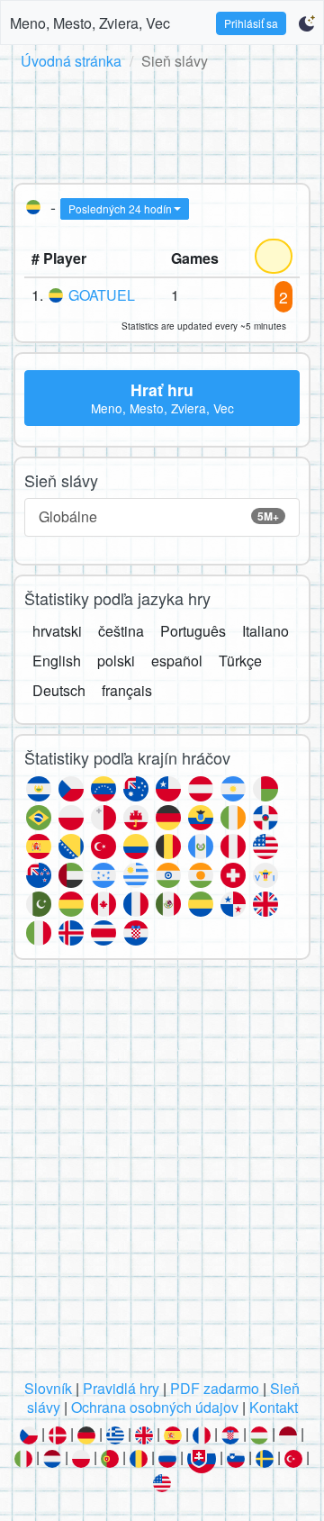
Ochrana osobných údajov (154, 1407)
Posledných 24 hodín (120, 208)
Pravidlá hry (121, 1388)
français (127, 690)
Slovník (48, 1388)
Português (193, 630)
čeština (121, 630)
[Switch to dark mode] (306, 23)
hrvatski (57, 630)
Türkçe (240, 660)
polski (116, 660)
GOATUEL (101, 295)
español (176, 660)
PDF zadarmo (214, 1388)
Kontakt (273, 1407)
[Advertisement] (162, 123)
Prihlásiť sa (251, 23)
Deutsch (59, 690)
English (56, 660)
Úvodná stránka (71, 60)
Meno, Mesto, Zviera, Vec (90, 23)
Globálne (159, 516)
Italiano (265, 630)
